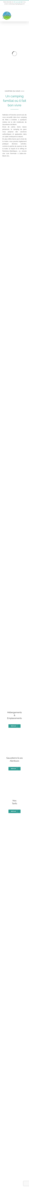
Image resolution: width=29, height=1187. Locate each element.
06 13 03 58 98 (18, 2)
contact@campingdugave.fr (16, 4)
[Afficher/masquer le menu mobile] (26, 15)
